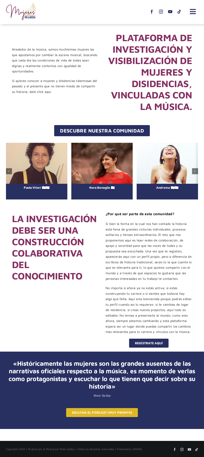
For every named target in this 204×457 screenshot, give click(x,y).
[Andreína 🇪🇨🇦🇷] (167, 163)
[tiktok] (179, 9)
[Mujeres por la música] (21, 4)
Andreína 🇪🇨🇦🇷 (167, 187)
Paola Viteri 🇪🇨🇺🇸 (37, 187)
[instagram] (161, 9)
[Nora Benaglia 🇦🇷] (102, 163)
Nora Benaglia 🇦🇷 (102, 187)
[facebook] (151, 9)
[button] (9, 171)
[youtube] (170, 9)
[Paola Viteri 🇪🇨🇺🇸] (36, 163)
